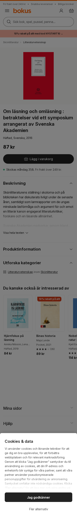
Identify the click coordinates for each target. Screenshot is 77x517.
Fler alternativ (38, 509)
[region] (38, 475)
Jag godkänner (38, 497)
